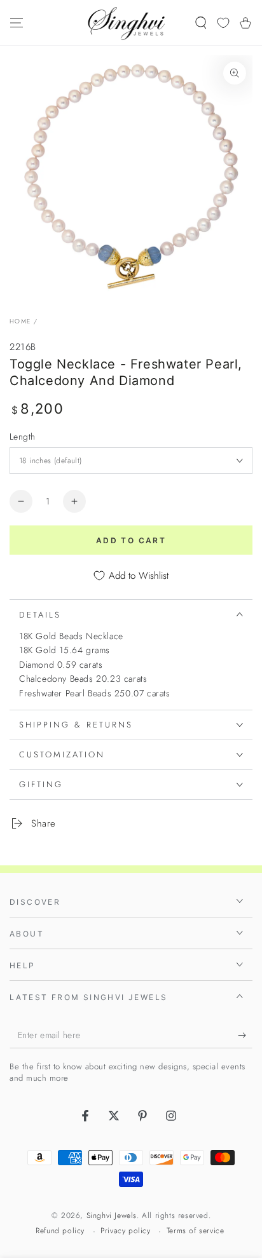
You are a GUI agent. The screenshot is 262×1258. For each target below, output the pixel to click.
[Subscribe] (245, 1036)
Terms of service (195, 1231)
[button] (200, 23)
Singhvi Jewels (111, 1215)
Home (20, 321)
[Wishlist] (223, 23)
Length (22, 436)
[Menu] (16, 23)
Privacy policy (125, 1231)
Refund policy (60, 1231)
